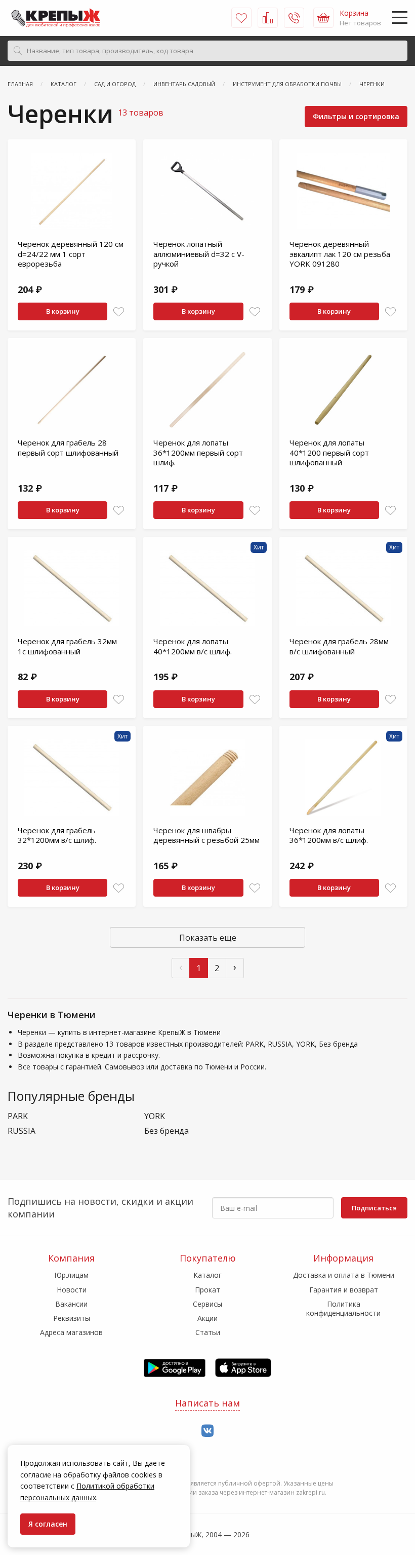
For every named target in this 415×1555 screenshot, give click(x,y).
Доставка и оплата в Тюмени (343, 1275)
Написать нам (207, 1403)
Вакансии (71, 1304)
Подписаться (374, 1207)
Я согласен (47, 1524)
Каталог (207, 1275)
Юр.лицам (71, 1275)
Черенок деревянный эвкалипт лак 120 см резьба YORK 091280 (339, 254)
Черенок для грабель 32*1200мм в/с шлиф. (57, 835)
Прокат (207, 1289)
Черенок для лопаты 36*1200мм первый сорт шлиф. (198, 452)
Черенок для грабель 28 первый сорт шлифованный (68, 447)
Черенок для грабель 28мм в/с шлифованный (339, 646)
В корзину (62, 311)
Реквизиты (71, 1318)
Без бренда (166, 1131)
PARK (18, 1116)
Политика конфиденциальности (343, 1308)
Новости (72, 1289)
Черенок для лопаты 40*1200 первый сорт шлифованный (329, 452)
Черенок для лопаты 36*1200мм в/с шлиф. (328, 835)
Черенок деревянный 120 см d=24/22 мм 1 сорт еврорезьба (70, 254)
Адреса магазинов (71, 1332)
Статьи (207, 1332)
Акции (207, 1318)
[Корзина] (323, 18)
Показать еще (207, 937)
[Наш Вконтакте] (207, 1431)
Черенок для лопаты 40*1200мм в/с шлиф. (192, 646)
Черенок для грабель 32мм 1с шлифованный (67, 646)
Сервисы (207, 1304)
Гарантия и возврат (343, 1289)
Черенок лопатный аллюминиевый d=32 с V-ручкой (198, 254)
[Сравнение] (268, 18)
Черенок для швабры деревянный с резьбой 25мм (206, 835)
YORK (154, 1116)
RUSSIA (21, 1131)
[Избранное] (241, 18)
